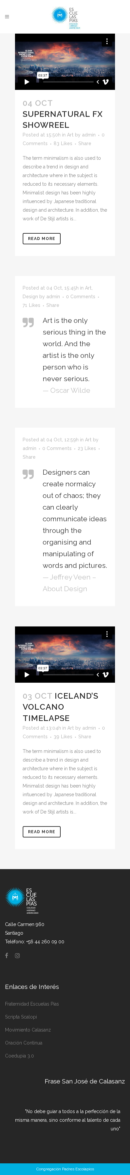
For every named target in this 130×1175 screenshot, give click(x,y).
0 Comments (80, 296)
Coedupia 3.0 (19, 1055)
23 (87, 448)
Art (70, 134)
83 (63, 143)
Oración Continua (23, 1043)
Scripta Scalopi (21, 1017)
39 (63, 736)
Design (30, 296)
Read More (41, 238)
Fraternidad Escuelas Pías (32, 1004)
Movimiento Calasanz (28, 1030)
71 (31, 305)
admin (89, 134)
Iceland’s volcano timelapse (60, 707)
